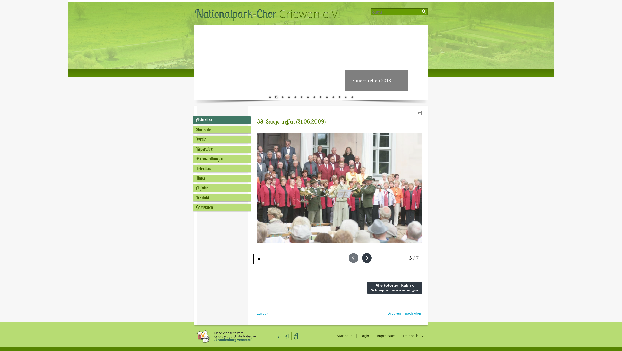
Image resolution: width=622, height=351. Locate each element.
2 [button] (276, 97)
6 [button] (301, 97)
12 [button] (339, 97)
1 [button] (270, 97)
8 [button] (314, 97)
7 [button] (308, 97)
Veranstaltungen (209, 159)
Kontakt (202, 197)
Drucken (394, 313)
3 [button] (282, 97)
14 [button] (352, 97)
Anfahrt (202, 188)
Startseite (203, 129)
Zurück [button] (201, 62)
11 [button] (333, 97)
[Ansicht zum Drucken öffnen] (420, 113)
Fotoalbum (205, 168)
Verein (201, 139)
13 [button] (345, 97)
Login (364, 336)
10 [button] (326, 97)
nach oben (413, 313)
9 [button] (320, 97)
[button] (353, 258)
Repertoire (204, 149)
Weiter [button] (420, 62)
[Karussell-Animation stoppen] (258, 259)
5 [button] (295, 97)
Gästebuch (204, 207)
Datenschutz (413, 336)
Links (200, 178)
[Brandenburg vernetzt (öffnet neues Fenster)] (225, 342)
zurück (262, 313)
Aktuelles (204, 120)
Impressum (386, 336)
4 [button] (289, 97)
